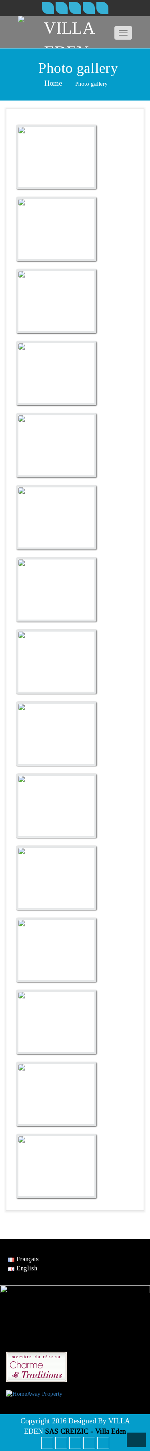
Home (53, 83)
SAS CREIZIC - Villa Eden (85, 1431)
